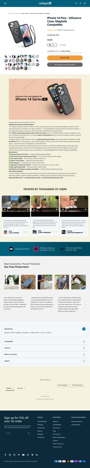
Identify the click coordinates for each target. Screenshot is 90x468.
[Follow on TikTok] (28, 455)
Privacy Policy (57, 447)
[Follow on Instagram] (10, 455)
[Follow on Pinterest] (19, 455)
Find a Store (56, 434)
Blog (54, 431)
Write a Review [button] (78, 385)
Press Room (56, 428)
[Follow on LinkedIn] (37, 455)
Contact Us (41, 437)
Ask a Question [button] (63, 385)
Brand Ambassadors (59, 437)
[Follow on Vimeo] (32, 455)
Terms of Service (58, 444)
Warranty (40, 434)
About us (55, 421)
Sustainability (57, 425)
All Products (16, 13)
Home (10, 13)
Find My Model (42, 421)
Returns (40, 431)
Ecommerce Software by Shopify (28, 461)
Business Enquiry (76, 421)
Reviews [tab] (8, 388)
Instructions (41, 428)
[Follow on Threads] (14, 455)
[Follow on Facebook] (5, 455)
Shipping (40, 425)
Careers (55, 440)
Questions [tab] (20, 388)
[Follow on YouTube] (23, 455)
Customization (75, 425)
